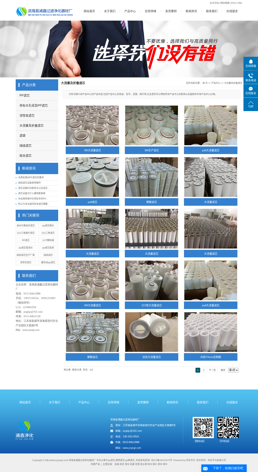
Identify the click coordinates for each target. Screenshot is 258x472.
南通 (132, 464)
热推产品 (95, 464)
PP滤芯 (24, 95)
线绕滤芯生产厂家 (26, 255)
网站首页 (89, 11)
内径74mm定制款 (210, 356)
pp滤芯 (111, 460)
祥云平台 (190, 460)
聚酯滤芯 (151, 201)
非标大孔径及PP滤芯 (33, 105)
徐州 (150, 464)
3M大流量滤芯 (92, 150)
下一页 (212, 370)
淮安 (127, 464)
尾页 (223, 370)
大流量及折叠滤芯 (31, 125)
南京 (122, 464)
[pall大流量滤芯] (210, 125)
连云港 (143, 464)
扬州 (160, 464)
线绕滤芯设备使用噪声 (29, 182)
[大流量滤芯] (210, 177)
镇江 (155, 464)
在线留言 (232, 11)
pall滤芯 (92, 201)
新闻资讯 (191, 11)
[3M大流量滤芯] (92, 125)
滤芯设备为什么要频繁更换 (31, 193)
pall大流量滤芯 (210, 150)
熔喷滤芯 (120, 460)
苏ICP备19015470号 (161, 460)
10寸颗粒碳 (48, 240)
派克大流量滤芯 (151, 356)
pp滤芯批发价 (26, 247)
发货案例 (171, 11)
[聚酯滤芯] (151, 177)
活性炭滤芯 (27, 115)
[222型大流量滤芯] (151, 280)
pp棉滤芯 (130, 460)
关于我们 (109, 11)
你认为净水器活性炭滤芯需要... (33, 204)
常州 (165, 464)
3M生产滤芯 (151, 150)
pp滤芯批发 (48, 247)
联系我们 (211, 11)
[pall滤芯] (92, 177)
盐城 (117, 464)
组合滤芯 (25, 155)
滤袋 (22, 135)
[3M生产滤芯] (151, 125)
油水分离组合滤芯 (26, 225)
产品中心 (130, 11)
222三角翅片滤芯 (26, 233)
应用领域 (150, 11)
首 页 (205, 83)
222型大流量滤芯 (151, 305)
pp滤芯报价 (48, 225)
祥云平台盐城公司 (217, 460)
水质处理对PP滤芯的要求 (31, 177)
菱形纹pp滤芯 (48, 262)
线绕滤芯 (25, 145)
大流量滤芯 (210, 201)
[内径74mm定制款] (210, 332)
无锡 (137, 464)
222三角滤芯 (48, 233)
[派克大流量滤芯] (151, 332)
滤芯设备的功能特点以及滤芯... (33, 188)
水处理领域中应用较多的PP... (32, 198)
